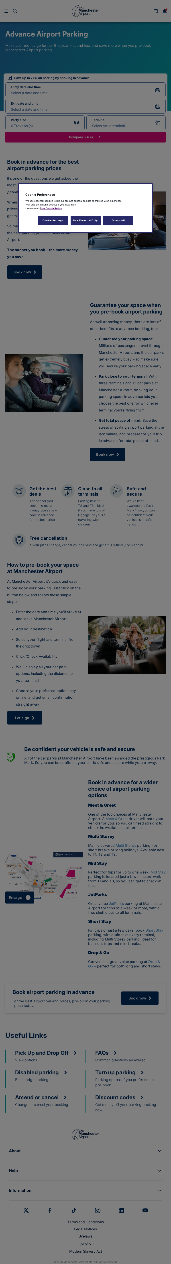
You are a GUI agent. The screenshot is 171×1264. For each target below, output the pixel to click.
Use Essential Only (85, 220)
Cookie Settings (53, 220)
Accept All (118, 220)
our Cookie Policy (51, 208)
